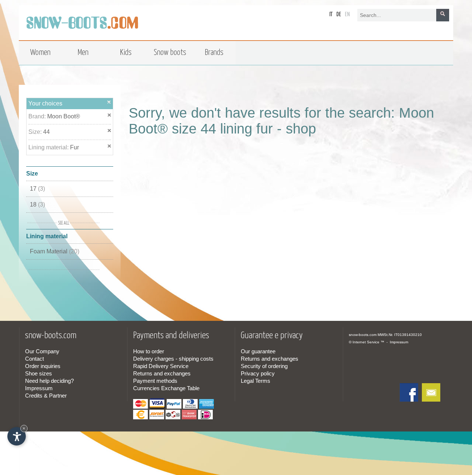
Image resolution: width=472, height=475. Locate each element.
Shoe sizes (38, 373)
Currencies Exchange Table (166, 388)
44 (46, 132)
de (338, 14)
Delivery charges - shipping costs (173, 359)
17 (37, 189)
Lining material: (49, 147)
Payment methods (155, 381)
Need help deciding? (49, 381)
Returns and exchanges (162, 373)
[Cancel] (109, 102)
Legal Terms (255, 381)
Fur (74, 147)
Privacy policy (258, 373)
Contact (34, 359)
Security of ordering (264, 366)
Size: (35, 132)
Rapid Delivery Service (160, 366)
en (347, 14)
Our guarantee (258, 351)
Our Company (42, 351)
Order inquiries (42, 366)
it (331, 14)
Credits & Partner (46, 395)
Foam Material (54, 251)
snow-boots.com (362, 335)
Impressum (39, 388)
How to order (148, 351)
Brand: (37, 116)
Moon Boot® (63, 116)
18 (37, 204)
